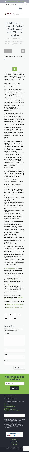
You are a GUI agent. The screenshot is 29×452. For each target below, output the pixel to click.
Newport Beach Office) (19, 304)
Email (14, 354)
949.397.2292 (21, 1)
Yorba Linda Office (18, 307)
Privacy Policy (14, 439)
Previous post (6, 51)
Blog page (23, 51)
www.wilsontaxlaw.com (10, 268)
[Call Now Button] (25, 3)
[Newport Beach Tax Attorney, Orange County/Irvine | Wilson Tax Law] (14, 14)
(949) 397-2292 (9, 304)
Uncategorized (16, 38)
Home (9, 38)
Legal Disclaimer (14, 442)
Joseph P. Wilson (12, 280)
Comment (14, 333)
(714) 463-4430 (9, 307)
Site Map (14, 444)
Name (14, 348)
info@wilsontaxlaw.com (11, 1)
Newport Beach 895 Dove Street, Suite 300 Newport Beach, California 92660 (11, 409)
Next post (10, 51)
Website (6, 360)
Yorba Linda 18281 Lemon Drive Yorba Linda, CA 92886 (9, 405)
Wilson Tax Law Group (13, 284)
